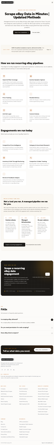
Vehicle (2, 399)
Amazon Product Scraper (43, 396)
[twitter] (5, 370)
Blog (2, 421)
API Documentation (23, 421)
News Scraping (4, 401)
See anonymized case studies (33, 244)
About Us (3, 424)
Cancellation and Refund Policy (8, 437)
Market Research (23, 394)
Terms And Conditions (6, 431)
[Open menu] (52, 2)
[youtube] (11, 370)
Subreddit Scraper (23, 437)
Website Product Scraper (6, 391)
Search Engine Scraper (6, 404)
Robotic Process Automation (26, 396)
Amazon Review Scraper (43, 394)
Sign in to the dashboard (47, 442)
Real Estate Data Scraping (7, 396)
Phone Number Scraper (43, 414)
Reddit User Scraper (23, 434)
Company (3, 388)
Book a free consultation (21, 32)
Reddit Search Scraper (24, 431)
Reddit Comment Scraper (25, 429)
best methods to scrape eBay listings (11, 183)
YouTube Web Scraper (43, 409)
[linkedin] (14, 370)
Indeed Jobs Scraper (42, 411)
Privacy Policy (4, 434)
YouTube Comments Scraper (44, 406)
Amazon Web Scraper (43, 388)
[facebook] (2, 370)
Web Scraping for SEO (24, 404)
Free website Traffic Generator (26, 424)
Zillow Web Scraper (42, 404)
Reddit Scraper (22, 426)
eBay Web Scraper (42, 401)
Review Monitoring (23, 401)
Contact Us (3, 426)
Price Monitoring (23, 391)
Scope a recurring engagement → (14, 244)
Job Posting (3, 394)
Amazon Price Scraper (43, 391)
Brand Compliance (23, 388)
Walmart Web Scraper (43, 399)
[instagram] (8, 370)
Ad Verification (22, 399)
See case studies (36, 32)
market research (45, 150)
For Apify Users (4, 429)
